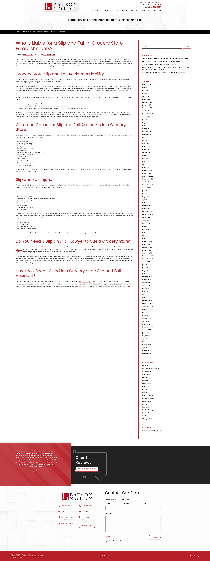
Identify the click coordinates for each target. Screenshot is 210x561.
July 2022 (145, 191)
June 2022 (145, 194)
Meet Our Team (108, 10)
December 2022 (147, 176)
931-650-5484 (155, 4)
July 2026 (145, 87)
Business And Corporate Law (151, 369)
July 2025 (145, 120)
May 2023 (145, 161)
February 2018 (147, 277)
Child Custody (146, 374)
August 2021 (146, 223)
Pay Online (157, 10)
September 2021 (147, 220)
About (97, 10)
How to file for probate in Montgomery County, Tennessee (161, 61)
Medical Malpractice (148, 395)
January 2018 (146, 280)
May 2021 (145, 232)
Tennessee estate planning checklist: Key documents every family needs (165, 58)
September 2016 (147, 306)
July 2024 (145, 138)
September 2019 (147, 259)
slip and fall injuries (40, 192)
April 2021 (145, 235)
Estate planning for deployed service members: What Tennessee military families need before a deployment (165, 68)
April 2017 (145, 294)
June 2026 (145, 90)
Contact (149, 10)
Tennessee (19, 249)
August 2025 (146, 117)
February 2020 (147, 247)
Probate (144, 404)
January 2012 (146, 351)
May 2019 (145, 271)
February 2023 (147, 170)
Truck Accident (147, 416)
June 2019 (145, 268)
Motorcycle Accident (148, 398)
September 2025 (147, 114)
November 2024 (147, 132)
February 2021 (147, 241)
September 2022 (147, 185)
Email (145, 503)
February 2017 (147, 300)
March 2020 (146, 244)
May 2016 (145, 315)
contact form (126, 287)
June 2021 (145, 229)
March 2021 (146, 238)
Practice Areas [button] (120, 10)
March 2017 (146, 297)
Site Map (19, 556)
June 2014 (145, 333)
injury (46, 284)
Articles (131, 10)
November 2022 (147, 179)
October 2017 (146, 283)
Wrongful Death (147, 419)
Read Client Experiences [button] (87, 469)
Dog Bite (145, 380)
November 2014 (147, 327)
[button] (8, 466)
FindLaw (20, 557)
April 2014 (145, 339)
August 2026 (146, 84)
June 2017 (145, 289)
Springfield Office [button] (87, 526)
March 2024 (146, 146)
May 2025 (145, 123)
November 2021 (147, 215)
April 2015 (145, 321)
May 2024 (145, 143)
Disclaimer (108, 536)
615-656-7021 (155, 7)
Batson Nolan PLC (28, 55)
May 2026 (145, 93)
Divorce (144, 377)
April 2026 (145, 96)
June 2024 (145, 141)
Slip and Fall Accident (49, 55)
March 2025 (146, 126)
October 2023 (146, 152)
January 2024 (146, 149)
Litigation (145, 392)
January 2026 (146, 105)
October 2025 (146, 111)
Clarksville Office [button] (67, 524)
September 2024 (147, 135)
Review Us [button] (105, 556)
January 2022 (146, 209)
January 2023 (146, 173)
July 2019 (145, 265)
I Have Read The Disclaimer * (118, 541)
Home (91, 10)
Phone (126, 503)
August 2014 (146, 330)
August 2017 (146, 286)
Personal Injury (147, 401)
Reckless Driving (147, 410)
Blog (137, 10)
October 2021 (146, 217)
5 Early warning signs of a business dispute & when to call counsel (163, 72)
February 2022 (147, 206)
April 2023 (145, 164)
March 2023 (146, 167)
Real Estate (145, 407)
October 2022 (146, 182)
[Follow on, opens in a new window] (198, 555)
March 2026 (146, 99)
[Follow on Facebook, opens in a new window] (194, 555)
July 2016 (145, 309)
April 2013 (145, 348)
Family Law (145, 386)
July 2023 (145, 155)
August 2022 (146, 188)
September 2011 (147, 354)
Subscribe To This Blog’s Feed (152, 431)
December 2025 (147, 108)
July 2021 (145, 226)
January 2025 (146, 129)
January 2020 (146, 250)
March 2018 (146, 274)
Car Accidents (146, 371)
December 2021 (147, 212)
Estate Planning (147, 383)
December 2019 (147, 253)
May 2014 (145, 336)
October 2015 (146, 318)
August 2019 (146, 262)
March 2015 (146, 324)
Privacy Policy (26, 556)
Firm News (145, 389)
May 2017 (145, 291)
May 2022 (145, 197)
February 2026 (147, 102)
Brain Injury (146, 366)
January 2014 (146, 345)
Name (107, 503)
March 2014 (146, 342)
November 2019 (147, 256)
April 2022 (145, 200)
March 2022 (146, 203)
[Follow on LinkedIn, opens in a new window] (190, 555)
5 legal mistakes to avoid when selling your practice (159, 64)
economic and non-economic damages (74, 233)
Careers (143, 10)
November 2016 (147, 303)
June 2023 (145, 158)
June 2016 (145, 312)
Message (108, 513)
